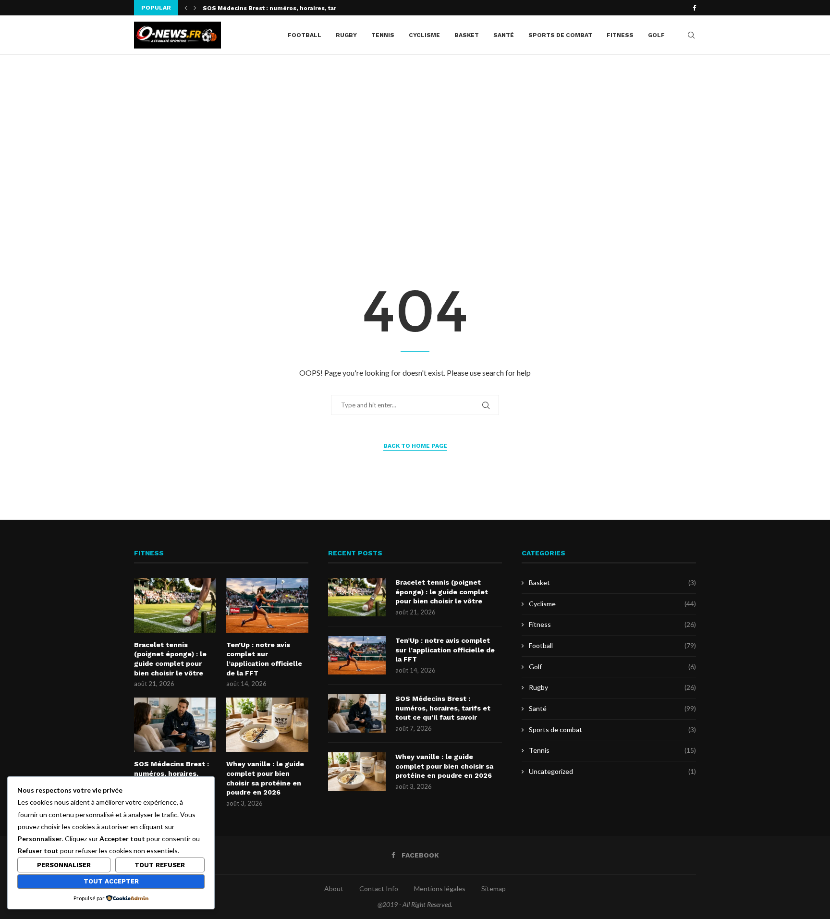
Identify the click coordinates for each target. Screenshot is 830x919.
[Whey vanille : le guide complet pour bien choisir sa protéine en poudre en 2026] (267, 725)
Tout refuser (159, 865)
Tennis (382, 35)
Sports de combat (560, 35)
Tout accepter (111, 881)
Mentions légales (439, 888)
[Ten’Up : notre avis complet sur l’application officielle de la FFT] (267, 605)
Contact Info (378, 888)
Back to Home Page (415, 445)
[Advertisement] (415, 151)
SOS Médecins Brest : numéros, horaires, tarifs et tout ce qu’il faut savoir (442, 708)
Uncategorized (612, 771)
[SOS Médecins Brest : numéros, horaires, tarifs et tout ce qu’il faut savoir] (175, 725)
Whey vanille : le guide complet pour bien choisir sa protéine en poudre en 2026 (265, 778)
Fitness (620, 35)
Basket (466, 35)
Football (304, 35)
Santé (503, 35)
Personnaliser (64, 865)
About (333, 888)
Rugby (346, 35)
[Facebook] (694, 7)
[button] (186, 7)
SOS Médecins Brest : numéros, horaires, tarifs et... (280, 8)
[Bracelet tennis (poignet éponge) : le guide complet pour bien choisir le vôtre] (175, 605)
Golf (656, 35)
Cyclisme (424, 35)
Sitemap (493, 888)
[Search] (691, 35)
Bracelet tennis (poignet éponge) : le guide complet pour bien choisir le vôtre (170, 659)
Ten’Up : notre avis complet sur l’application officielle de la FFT (264, 659)
